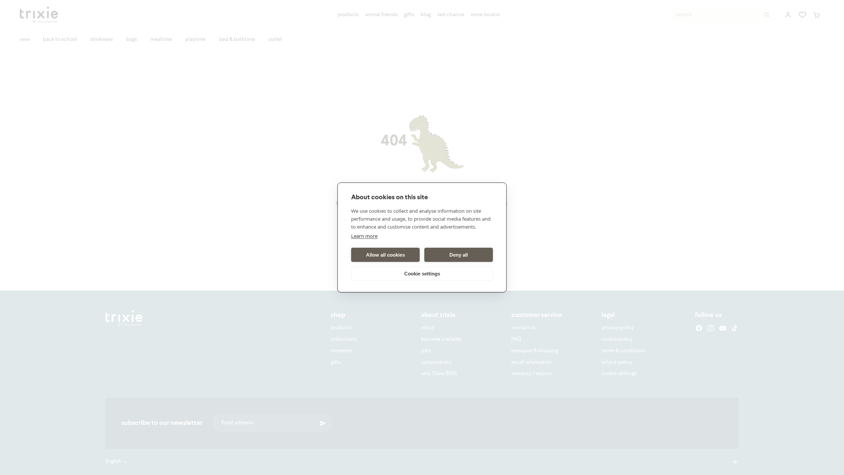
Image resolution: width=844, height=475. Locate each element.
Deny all (458, 255)
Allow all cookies (385, 255)
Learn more (364, 236)
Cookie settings (422, 273)
